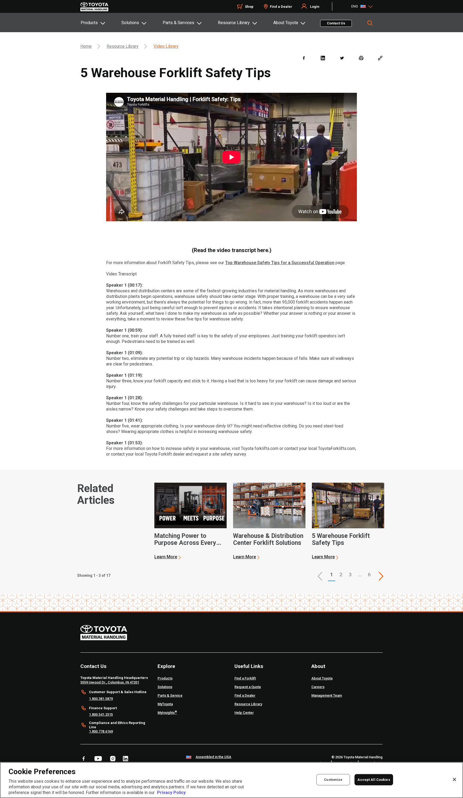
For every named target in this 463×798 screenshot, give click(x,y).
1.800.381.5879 (101, 699)
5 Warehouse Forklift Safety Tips (341, 539)
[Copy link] (380, 57)
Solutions (130, 22)
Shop (249, 7)
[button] (320, 576)
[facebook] (303, 57)
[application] (190, 521)
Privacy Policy (171, 792)
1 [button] (331, 574)
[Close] (454, 779)
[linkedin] (322, 57)
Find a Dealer (281, 7)
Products (89, 22)
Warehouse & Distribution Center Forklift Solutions (268, 539)
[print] (361, 57)
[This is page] (381, 576)
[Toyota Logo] (94, 6)
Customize (333, 780)
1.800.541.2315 (101, 714)
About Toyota (285, 22)
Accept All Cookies (373, 780)
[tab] (100, 22)
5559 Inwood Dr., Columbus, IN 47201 (109, 682)
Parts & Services (178, 22)
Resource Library (234, 22)
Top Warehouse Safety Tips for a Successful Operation (279, 262)
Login (314, 7)
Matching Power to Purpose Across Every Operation (185, 539)
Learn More (165, 556)
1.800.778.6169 (101, 731)
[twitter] (341, 57)
